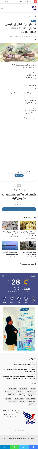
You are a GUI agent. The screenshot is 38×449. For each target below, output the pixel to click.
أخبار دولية (23, 388)
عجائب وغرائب (19, 398)
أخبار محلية (30, 391)
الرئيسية (32, 16)
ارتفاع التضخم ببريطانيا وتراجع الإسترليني (10, 233)
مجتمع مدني (13, 401)
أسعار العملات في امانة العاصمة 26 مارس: (29, 253)
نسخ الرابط (19, 175)
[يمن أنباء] (34, 8)
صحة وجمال (30, 398)
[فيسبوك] (22, 430)
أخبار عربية (12, 388)
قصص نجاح (31, 401)
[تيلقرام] (18, 430)
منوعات (32, 405)
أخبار (32, 388)
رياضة (22, 395)
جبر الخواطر (31, 395)
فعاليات (8, 398)
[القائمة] (2, 8)
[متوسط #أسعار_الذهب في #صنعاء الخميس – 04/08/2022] (28, 225)
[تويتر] (20, 430)
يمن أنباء (6, 438)
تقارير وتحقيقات (9, 391)
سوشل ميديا (12, 395)
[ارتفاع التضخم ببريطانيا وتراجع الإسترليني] (10, 225)
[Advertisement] (19, 146)
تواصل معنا (16, 441)
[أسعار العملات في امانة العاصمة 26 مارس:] (28, 245)
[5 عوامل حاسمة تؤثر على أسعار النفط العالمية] (10, 245)
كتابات (22, 401)
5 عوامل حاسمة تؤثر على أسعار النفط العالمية (10, 253)
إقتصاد (27, 16)
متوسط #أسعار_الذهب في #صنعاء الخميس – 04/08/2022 (28, 234)
